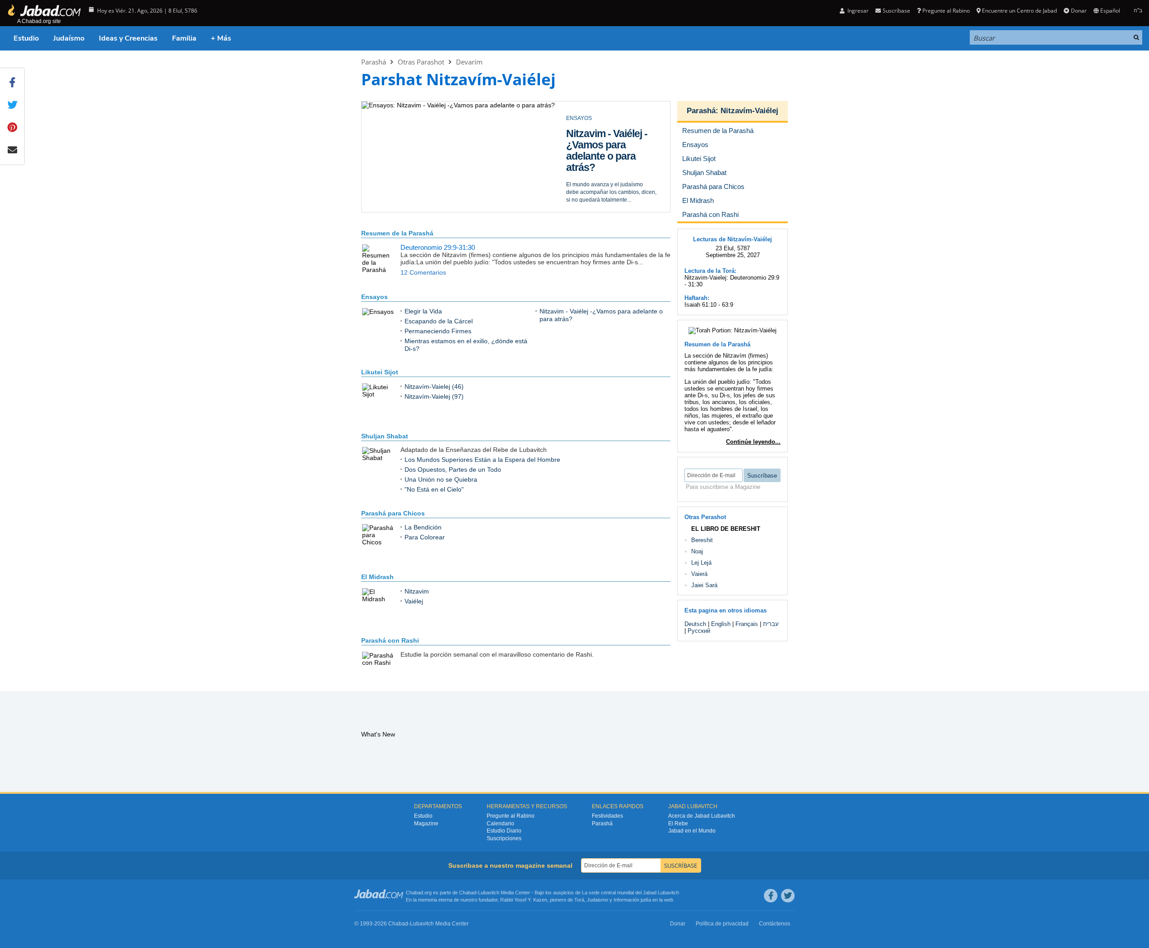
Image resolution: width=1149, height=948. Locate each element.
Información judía (633, 899)
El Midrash (377, 576)
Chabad (467, 892)
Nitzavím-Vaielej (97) (434, 396)
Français (746, 624)
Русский (699, 630)
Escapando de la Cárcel (439, 321)
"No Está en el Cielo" (434, 489)
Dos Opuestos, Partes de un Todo (453, 469)
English (720, 624)
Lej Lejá (701, 562)
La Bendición (423, 527)
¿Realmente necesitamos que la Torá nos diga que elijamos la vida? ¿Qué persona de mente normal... (609, 158)
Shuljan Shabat (384, 436)
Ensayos (374, 296)
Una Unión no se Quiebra (441, 479)
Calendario (500, 823)
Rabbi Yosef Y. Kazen (523, 899)
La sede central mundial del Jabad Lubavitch (630, 892)
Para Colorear (425, 537)
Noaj (697, 551)
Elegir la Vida (595, 133)
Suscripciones (504, 838)
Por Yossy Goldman (590, 195)
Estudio (26, 38)
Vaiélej (414, 601)
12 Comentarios (423, 272)
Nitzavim (417, 591)
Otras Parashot (421, 61)
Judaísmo (68, 38)
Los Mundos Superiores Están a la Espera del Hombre (482, 459)
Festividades (607, 816)
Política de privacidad (722, 923)
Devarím (469, 61)
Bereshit (702, 540)
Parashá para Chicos (393, 513)
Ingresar (857, 10)
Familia (184, 38)
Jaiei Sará (704, 585)
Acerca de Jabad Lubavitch (701, 816)
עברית (771, 624)
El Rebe (678, 823)
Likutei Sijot (379, 372)
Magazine (426, 823)
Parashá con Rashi (390, 640)
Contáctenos (774, 923)
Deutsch (695, 624)
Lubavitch (488, 892)
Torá (579, 899)
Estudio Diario (504, 831)
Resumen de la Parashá (397, 233)
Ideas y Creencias (128, 38)
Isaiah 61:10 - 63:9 (708, 304)
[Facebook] (770, 895)
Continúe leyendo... (753, 441)
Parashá (373, 61)
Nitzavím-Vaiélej (749, 110)
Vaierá (699, 574)
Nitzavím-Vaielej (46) (434, 386)
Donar (1078, 10)
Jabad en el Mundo (692, 831)
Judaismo (597, 899)
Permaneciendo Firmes (438, 331)
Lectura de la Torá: (710, 270)
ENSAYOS (579, 118)
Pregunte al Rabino (946, 10)
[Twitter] (788, 895)
